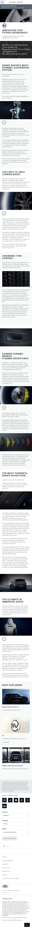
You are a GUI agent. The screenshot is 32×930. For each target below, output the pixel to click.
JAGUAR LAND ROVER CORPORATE (10, 878)
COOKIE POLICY (6, 871)
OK (27, 925)
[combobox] (16, 815)
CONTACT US (5, 864)
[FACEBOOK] (22, 800)
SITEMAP (4, 874)
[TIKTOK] (10, 800)
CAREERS (4, 857)
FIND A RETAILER (10, 838)
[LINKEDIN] (4, 806)
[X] (27, 800)
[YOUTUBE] (16, 800)
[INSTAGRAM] (4, 800)
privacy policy (17, 912)
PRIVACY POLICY (6, 867)
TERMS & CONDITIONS (7, 860)
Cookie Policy (5, 915)
